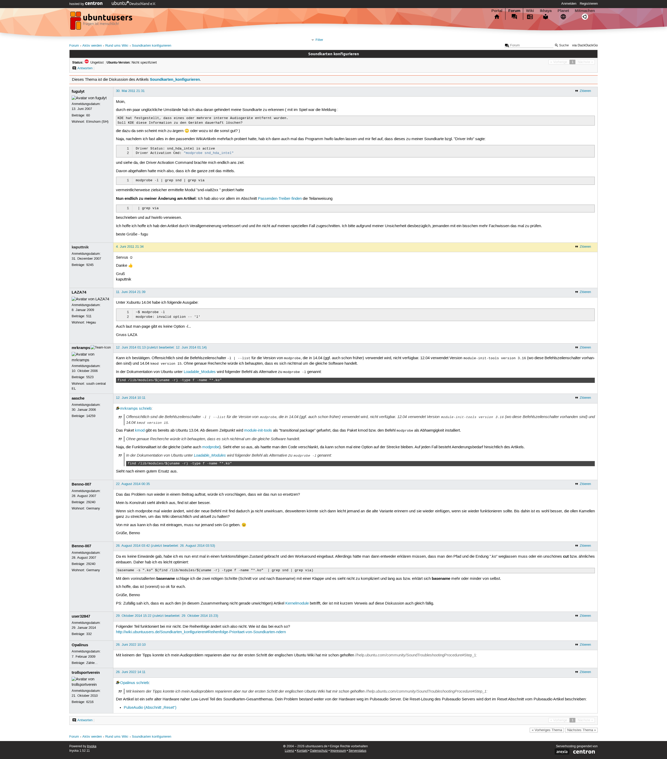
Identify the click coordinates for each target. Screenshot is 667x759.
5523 (90, 377)
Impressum (338, 751)
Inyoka (91, 746)
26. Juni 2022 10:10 (131, 645)
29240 (90, 502)
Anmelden (568, 4)
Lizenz (289, 751)
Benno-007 (81, 484)
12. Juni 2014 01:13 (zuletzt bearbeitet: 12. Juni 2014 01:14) (161, 347)
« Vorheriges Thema (547, 730)
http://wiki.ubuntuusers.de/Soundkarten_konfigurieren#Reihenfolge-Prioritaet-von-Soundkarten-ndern (201, 632)
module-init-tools (258, 430)
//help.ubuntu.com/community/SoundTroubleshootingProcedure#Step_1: (416, 655)
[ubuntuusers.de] (101, 22)
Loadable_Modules (200, 372)
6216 (90, 702)
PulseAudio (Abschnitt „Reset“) (150, 707)
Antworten (84, 68)
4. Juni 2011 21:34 (130, 247)
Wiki (530, 10)
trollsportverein (86, 672)
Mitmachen (585, 10)
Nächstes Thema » (581, 730)
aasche (78, 398)
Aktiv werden (92, 46)
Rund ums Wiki (116, 46)
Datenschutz (319, 751)
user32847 (81, 616)
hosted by (77, 4)
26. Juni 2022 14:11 (130, 672)
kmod (140, 430)
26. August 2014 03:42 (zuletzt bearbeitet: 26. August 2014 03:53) (165, 546)
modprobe (210, 447)
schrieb (145, 408)
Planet (563, 10)
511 (88, 316)
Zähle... (92, 663)
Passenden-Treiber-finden (280, 198)
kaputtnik (80, 247)
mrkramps (81, 347)
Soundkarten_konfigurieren (175, 79)
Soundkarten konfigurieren (151, 46)
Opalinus (80, 645)
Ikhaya (546, 10)
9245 (90, 265)
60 (88, 115)
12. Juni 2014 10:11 (130, 398)
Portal (496, 10)
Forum (514, 10)
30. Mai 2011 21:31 (130, 91)
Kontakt (302, 751)
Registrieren (589, 4)
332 (89, 634)
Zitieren (585, 91)
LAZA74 (79, 292)
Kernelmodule (297, 603)
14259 (90, 416)
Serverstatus (357, 751)
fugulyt (78, 91)
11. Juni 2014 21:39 (130, 292)
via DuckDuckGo (585, 45)
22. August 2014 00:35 (133, 484)
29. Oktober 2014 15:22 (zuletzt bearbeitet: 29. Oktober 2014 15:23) (167, 616)
